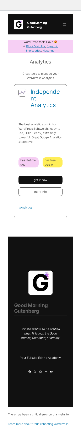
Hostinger (49, 50)
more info (40, 191)
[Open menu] (64, 24)
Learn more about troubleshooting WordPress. (38, 424)
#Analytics (25, 207)
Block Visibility (35, 46)
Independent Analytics (45, 98)
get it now (40, 180)
